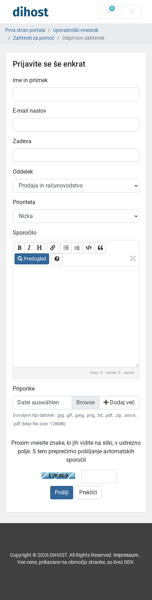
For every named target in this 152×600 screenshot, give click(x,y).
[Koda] (88, 247)
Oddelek (23, 171)
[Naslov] (39, 247)
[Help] (57, 258)
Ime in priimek (30, 80)
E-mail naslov (29, 110)
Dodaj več (122, 402)
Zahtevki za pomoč (33, 38)
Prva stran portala (25, 30)
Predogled (34, 259)
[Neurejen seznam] (66, 247)
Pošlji (62, 492)
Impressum (125, 555)
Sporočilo (24, 232)
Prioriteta (24, 202)
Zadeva (22, 141)
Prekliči (88, 492)
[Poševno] (29, 247)
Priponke (24, 388)
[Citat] (100, 247)
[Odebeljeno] (19, 247)
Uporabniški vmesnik (75, 30)
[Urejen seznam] (77, 247)
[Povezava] (52, 247)
